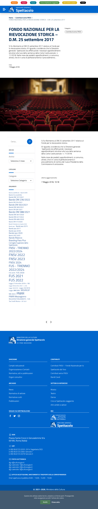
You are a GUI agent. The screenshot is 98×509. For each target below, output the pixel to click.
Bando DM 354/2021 (15, 202)
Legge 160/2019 (13, 288)
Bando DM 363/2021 (18, 204)
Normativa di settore (17, 393)
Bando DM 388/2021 (19, 212)
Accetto (45, 502)
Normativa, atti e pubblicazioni (21, 373)
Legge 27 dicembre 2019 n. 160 (19, 283)
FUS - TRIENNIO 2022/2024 (19, 268)
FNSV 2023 (17, 259)
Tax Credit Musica (14, 301)
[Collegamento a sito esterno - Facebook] (10, 415)
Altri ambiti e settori (58, 404)
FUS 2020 (20, 273)
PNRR (20, 293)
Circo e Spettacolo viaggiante (62, 401)
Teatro (53, 393)
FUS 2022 (16, 280)
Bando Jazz (12, 226)
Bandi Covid (55, 377)
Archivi (11, 157)
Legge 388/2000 (14, 290)
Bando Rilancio (15, 237)
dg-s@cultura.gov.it (16, 462)
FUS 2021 (16, 276)
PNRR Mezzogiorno (17, 296)
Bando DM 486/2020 (16, 219)
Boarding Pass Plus (17, 240)
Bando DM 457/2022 (16, 217)
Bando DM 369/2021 (16, 207)
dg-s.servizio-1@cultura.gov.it (21, 464)
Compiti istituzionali (16, 365)
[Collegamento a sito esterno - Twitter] (14, 415)
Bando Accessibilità (15, 195)
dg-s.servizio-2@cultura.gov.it (21, 467)
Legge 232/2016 (24, 288)
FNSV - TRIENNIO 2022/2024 (19, 249)
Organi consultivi (15, 377)
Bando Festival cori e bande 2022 (18, 224)
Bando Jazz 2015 (22, 226)
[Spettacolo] (11, 9)
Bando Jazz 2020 (15, 233)
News (11, 389)
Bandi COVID (24, 193)
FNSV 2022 (17, 255)
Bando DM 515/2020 (15, 222)
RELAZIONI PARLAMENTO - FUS (19, 299)
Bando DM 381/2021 (15, 210)
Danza (53, 397)
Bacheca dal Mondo (14, 193)
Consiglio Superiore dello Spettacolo (18, 244)
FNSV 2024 (15, 262)
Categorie (12, 176)
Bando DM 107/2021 (16, 197)
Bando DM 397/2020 (16, 215)
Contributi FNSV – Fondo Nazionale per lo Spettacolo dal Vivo (67, 367)
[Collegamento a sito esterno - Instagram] (18, 415)
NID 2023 (12, 294)
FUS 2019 (12, 273)
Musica (53, 389)
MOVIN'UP (25, 290)
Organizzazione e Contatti (19, 369)
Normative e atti (15, 397)
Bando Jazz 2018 (15, 231)
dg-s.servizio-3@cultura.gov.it (21, 469)
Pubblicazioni (14, 401)
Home (11, 18)
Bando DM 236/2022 (19, 199)
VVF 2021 (24, 301)
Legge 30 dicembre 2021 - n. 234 (18, 286)
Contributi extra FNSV (23, 18)
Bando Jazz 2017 (15, 229)
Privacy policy (56, 502)
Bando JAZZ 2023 (14, 235)
